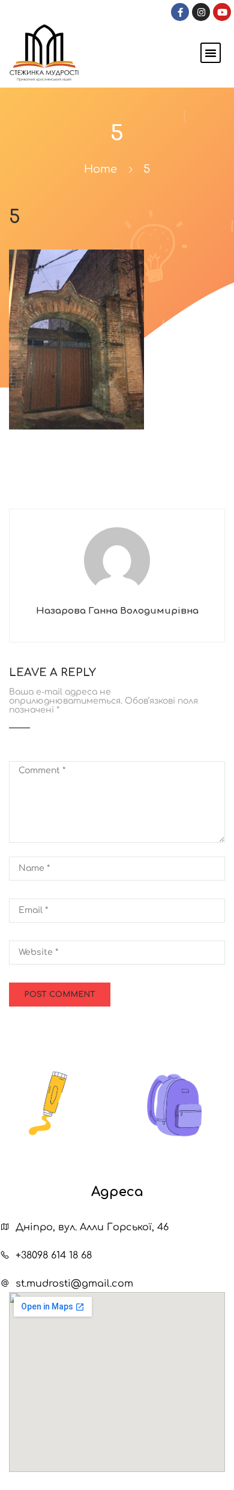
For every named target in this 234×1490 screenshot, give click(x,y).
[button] (210, 53)
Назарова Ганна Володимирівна (117, 611)
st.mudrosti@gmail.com (74, 1283)
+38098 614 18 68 (54, 1255)
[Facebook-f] (180, 12)
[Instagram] (201, 12)
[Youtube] (222, 12)
